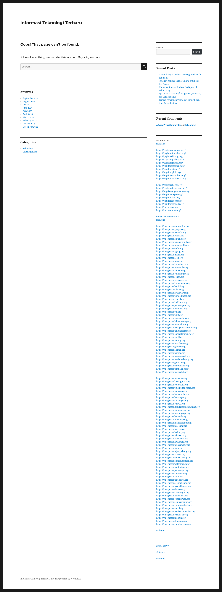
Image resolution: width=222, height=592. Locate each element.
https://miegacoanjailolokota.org (172, 480)
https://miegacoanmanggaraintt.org (173, 423)
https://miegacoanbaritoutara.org (172, 467)
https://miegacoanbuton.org (170, 448)
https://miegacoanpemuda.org (171, 232)
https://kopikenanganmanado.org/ (173, 191)
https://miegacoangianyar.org (170, 346)
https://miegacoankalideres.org (171, 302)
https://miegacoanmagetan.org (171, 429)
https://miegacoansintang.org (171, 239)
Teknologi (28, 148)
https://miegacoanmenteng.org (171, 308)
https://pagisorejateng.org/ (169, 163)
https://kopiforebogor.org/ (169, 201)
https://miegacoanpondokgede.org (173, 305)
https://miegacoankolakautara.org (173, 318)
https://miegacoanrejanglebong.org (173, 451)
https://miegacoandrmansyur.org (172, 521)
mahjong (160, 220)
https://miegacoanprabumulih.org (173, 245)
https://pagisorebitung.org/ (169, 156)
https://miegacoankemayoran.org (172, 280)
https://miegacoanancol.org (169, 508)
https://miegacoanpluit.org (169, 315)
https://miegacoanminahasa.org (172, 343)
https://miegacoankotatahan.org (172, 264)
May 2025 (27, 111)
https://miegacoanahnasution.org (172, 226)
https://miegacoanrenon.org (170, 235)
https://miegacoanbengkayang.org (173, 499)
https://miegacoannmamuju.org (172, 419)
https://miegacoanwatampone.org (173, 464)
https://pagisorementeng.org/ (171, 150)
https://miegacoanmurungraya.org (173, 413)
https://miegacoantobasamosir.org (173, 445)
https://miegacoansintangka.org (172, 400)
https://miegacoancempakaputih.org (174, 502)
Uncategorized (30, 152)
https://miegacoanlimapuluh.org (172, 495)
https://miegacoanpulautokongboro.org (175, 388)
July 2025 (27, 104)
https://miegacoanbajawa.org (170, 404)
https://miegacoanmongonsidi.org (173, 356)
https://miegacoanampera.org (170, 270)
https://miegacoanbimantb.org (171, 416)
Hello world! (190, 125)
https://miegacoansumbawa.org (171, 473)
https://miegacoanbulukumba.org (172, 394)
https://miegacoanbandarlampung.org (175, 334)
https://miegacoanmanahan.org (171, 378)
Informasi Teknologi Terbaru (51, 22)
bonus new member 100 (167, 216)
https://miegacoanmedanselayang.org (174, 359)
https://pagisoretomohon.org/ (171, 153)
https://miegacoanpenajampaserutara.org (176, 327)
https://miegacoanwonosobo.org (172, 267)
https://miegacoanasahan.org (170, 454)
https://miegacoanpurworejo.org (172, 470)
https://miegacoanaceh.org (169, 258)
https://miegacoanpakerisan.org (172, 514)
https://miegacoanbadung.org (170, 432)
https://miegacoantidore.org (170, 254)
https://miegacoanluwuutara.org (172, 442)
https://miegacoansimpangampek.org (174, 461)
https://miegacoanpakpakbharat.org (173, 486)
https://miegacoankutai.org (169, 476)
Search (159, 47)
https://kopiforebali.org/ (168, 197)
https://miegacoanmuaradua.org (172, 324)
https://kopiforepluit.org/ (168, 172)
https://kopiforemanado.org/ (170, 204)
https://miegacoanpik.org (168, 312)
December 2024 (30, 127)
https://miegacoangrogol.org (170, 299)
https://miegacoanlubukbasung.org (173, 321)
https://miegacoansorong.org (170, 340)
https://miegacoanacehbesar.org (172, 438)
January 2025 (29, 123)
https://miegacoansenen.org (170, 277)
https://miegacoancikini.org (170, 289)
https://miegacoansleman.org (170, 350)
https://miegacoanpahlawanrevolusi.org (175, 511)
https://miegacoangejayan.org (171, 229)
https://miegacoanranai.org (169, 261)
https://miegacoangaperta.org (170, 362)
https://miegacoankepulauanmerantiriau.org (178, 407)
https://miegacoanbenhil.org (170, 286)
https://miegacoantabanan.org (171, 435)
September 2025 (31, 98)
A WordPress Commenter (168, 125)
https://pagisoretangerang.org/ (171, 188)
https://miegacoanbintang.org (171, 397)
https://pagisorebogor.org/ (169, 185)
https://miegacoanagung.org (170, 251)
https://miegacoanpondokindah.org (173, 296)
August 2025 (29, 101)
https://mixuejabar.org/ (167, 207)
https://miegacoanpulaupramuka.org (174, 242)
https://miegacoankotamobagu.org (173, 410)
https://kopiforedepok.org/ (169, 194)
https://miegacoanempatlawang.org (173, 457)
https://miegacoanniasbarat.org (171, 426)
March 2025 (28, 117)
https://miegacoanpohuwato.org (172, 384)
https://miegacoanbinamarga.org (172, 274)
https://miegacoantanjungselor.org (173, 331)
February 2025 (30, 120)
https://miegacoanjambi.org (170, 337)
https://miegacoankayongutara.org (173, 381)
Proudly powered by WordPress (66, 579)
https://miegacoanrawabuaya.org (172, 293)
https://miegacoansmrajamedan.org (173, 524)
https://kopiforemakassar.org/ (171, 178)
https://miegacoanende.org (169, 248)
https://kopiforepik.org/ (168, 169)
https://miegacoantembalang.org (172, 369)
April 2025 (28, 114)
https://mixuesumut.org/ (168, 210)
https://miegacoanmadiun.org (171, 518)
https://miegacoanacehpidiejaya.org (173, 483)
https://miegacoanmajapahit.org (172, 372)
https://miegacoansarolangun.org (172, 492)
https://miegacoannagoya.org (170, 353)
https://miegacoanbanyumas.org (172, 391)
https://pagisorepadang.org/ (170, 159)
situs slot (160, 144)
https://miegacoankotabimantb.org (173, 283)
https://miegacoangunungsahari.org (174, 505)
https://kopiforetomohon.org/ (171, 175)
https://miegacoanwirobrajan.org (172, 365)
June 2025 (27, 108)
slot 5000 (160, 552)
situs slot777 (162, 546)
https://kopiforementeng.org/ (170, 166)
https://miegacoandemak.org (170, 489)
